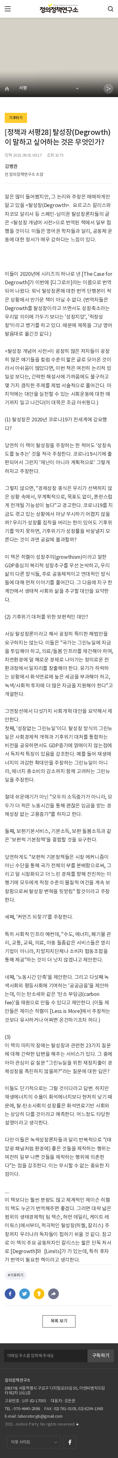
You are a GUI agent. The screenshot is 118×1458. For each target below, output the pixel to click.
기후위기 (16, 118)
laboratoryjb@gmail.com (40, 1416)
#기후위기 (16, 1275)
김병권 (11, 166)
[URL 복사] (53, 1293)
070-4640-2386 (27, 1409)
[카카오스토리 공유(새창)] (39, 1293)
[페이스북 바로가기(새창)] (70, 1442)
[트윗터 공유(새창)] (24, 1293)
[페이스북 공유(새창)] (10, 1293)
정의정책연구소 (18, 1380)
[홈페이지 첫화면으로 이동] (9, 88)
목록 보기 (59, 1321)
